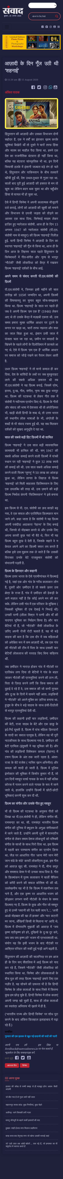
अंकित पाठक (12, 92)
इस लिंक (44, 1045)
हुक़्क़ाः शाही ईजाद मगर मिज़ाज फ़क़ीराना (21, 1128)
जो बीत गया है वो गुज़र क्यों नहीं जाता (20, 1096)
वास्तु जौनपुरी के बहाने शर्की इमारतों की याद (23, 1120)
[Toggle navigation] (6, 27)
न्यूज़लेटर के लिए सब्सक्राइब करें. (20, 1052)
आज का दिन (11, 1065)
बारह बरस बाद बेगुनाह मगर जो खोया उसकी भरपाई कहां (27, 1135)
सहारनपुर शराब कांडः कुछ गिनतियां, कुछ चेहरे (24, 1104)
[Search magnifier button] (56, 16)
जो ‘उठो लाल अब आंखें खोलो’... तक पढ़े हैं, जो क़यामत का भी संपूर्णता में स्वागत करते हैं (31, 1145)
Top (59, 1174)
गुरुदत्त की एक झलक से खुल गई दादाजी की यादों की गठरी (31, 1036)
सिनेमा (24, 1065)
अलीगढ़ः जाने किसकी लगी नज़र (18, 1112)
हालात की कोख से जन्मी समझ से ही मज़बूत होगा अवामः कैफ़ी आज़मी (31, 1088)
